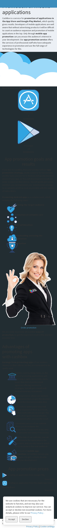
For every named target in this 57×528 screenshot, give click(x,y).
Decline (25, 519)
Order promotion (28, 327)
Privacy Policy (32, 526)
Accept (11, 519)
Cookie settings (47, 526)
